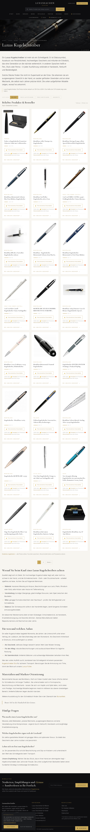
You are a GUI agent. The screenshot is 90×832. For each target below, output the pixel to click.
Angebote (56, 97)
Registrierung (35, 789)
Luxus (10, 40)
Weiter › (49, 562)
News (66, 14)
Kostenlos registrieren (8, 554)
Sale (44, 17)
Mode (33, 14)
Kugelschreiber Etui (9, 663)
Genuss (25, 14)
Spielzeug (41, 14)
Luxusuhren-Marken (37, 815)
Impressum (65, 810)
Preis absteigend (43, 97)
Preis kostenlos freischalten (14, 150)
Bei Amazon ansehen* (13, 159)
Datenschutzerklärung (10, 822)
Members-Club (56, 17)
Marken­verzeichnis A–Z (38, 820)
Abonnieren (82, 785)
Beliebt (14, 97)
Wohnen (59, 14)
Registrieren (82, 3)
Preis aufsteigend (26, 97)
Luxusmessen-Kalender (39, 818)
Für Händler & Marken (68, 808)
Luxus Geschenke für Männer (40, 805)
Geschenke (77, 14)
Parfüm (50, 14)
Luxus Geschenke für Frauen (40, 808)
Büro (18, 14)
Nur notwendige (26, 826)
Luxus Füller (27, 666)
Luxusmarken (33, 17)
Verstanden (11, 826)
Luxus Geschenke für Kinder (40, 810)
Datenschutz (65, 813)
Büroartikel (24, 40)
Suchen (60, 9)
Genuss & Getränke (37, 813)
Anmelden (71, 3)
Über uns (64, 805)
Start (11, 14)
